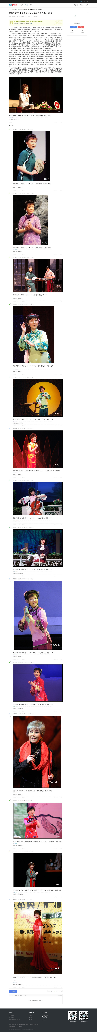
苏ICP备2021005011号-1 (31, 1029)
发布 (81, 27)
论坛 (26, 5)
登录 (82, 5)
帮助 (31, 5)
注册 (87, 5)
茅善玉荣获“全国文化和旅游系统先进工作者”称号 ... (33, 9)
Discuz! (25, 1029)
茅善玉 (12, 31)
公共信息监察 (11, 1015)
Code (23, 995)
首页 (22, 5)
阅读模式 (36, 16)
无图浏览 (30, 1019)
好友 (74, 27)
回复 (11, 122)
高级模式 (60, 995)
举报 (61, 122)
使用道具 (55, 122)
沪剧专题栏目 (14, 9)
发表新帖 (12, 991)
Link (18, 995)
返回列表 (50, 991)
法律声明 (30, 1015)
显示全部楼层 (29, 16)
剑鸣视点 (14, 16)
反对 (24, 190)
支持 (20, 190)
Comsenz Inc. (17, 1029)
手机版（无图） (45, 1015)
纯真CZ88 (17, 1026)
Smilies (26, 995)
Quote (21, 995)
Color (13, 995)
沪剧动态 (20, 9)
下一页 (60, 991)
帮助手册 (30, 1017)
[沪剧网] (13, 6)
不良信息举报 (11, 1017)
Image (16, 995)
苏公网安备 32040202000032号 (14, 1019)
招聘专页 (44, 1019)
